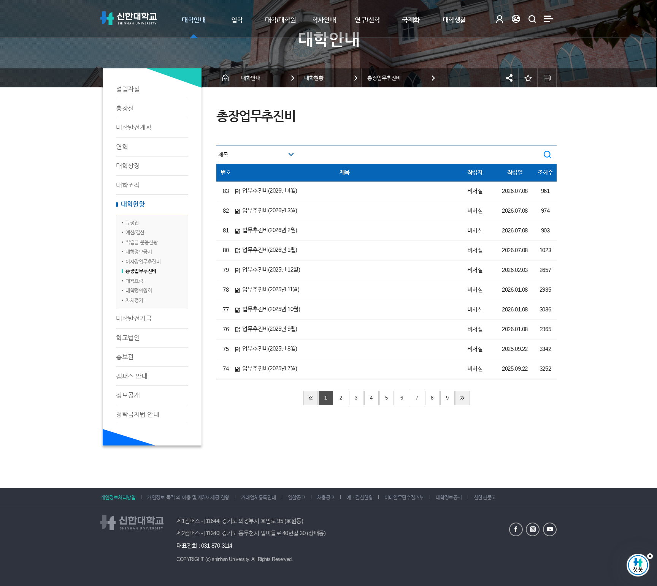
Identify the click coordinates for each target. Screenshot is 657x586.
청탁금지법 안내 (137, 414)
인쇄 (547, 77)
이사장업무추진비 (142, 261)
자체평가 (134, 300)
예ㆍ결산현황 (359, 497)
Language (516, 19)
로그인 (499, 19)
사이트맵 (548, 19)
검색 (532, 19)
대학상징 (128, 165)
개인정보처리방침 (117, 497)
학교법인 (128, 337)
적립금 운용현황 (141, 242)
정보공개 (128, 395)
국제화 (411, 20)
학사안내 (324, 20)
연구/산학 (367, 20)
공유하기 (509, 77)
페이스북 (516, 529)
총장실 (125, 108)
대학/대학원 (280, 20)
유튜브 (550, 529)
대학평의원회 (138, 290)
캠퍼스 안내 (131, 376)
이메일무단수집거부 (404, 497)
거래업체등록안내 (258, 497)
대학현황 (132, 204)
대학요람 (134, 281)
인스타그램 (533, 529)
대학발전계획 (133, 127)
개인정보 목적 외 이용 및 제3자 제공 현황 (188, 497)
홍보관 (125, 356)
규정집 (132, 223)
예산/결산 (134, 232)
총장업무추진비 (140, 271)
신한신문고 (485, 497)
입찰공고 (296, 497)
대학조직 (128, 185)
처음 (310, 398)
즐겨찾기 (528, 77)
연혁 (122, 146)
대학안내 (193, 20)
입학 (237, 20)
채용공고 (326, 497)
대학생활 (454, 20)
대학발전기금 (133, 318)
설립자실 (128, 89)
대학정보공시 (138, 251)
